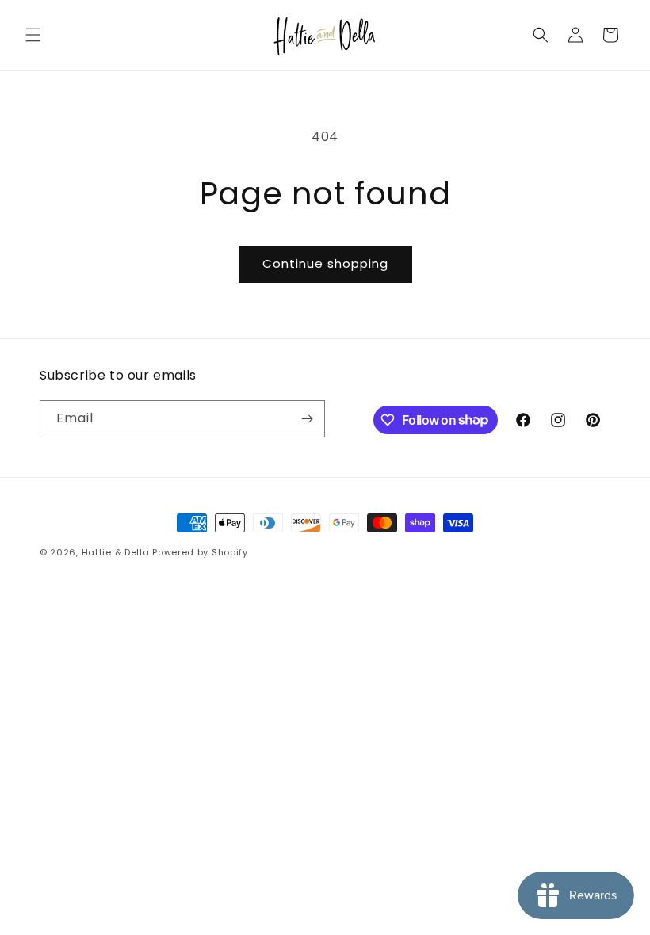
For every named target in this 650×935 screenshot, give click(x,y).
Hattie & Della (116, 552)
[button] (33, 34)
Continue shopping (325, 263)
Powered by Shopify (200, 552)
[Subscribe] (306, 418)
